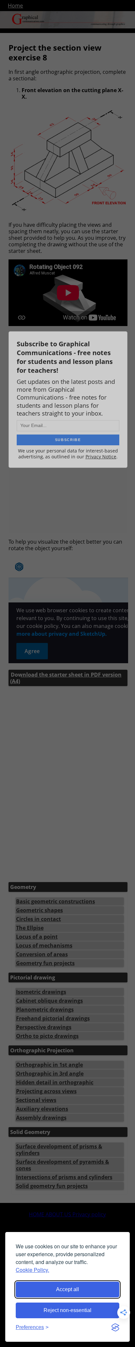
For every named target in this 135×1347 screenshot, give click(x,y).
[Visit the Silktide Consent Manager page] (115, 1327)
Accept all (67, 1289)
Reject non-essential (67, 1310)
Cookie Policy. (32, 1269)
